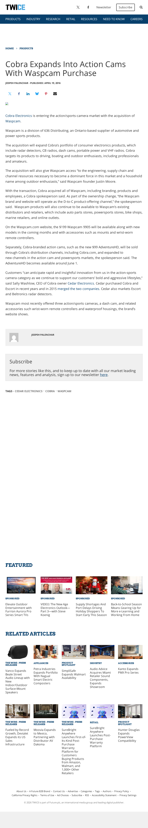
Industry (33, 19)
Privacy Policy (121, 791)
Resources (89, 19)
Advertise (73, 791)
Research (53, 19)
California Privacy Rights (24, 795)
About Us (21, 791)
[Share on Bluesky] (37, 93)
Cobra (50, 391)
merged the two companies (78, 289)
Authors (107, 791)
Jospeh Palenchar (16, 83)
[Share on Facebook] (18, 93)
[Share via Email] (55, 93)
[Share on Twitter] (9, 93)
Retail (70, 19)
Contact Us (59, 791)
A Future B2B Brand (39, 791)
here (104, 374)
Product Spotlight (68, 663)
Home (9, 48)
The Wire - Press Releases (15, 663)
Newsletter (103, 7)
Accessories (126, 663)
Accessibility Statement (104, 795)
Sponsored (12, 598)
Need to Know (114, 19)
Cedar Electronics (81, 283)
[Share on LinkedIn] (27, 93)
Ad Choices (63, 795)
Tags (97, 791)
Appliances (41, 663)
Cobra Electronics (18, 115)
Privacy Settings (127, 795)
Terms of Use (47, 795)
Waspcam (12, 121)
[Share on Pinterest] (46, 93)
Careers (136, 19)
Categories (86, 791)
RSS (87, 795)
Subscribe (125, 7)
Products (13, 19)
